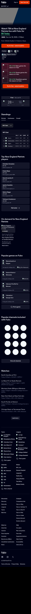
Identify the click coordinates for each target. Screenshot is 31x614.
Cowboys (10, 146)
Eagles (9, 143)
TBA (18, 51)
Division (3, 118)
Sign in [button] (16, 2)
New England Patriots (10, 54)
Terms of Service (5, 564)
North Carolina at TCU (8, 375)
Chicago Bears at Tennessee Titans (13, 409)
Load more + (15, 418)
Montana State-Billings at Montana (13, 388)
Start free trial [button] (24, 2)
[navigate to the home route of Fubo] (3, 2)
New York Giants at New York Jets (12, 396)
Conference (11, 118)
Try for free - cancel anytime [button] (15, 46)
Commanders (11, 140)
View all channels (15, 361)
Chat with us (19, 544)
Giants (9, 138)
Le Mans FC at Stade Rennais (11, 381)
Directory (22, 564)
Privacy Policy (15, 564)
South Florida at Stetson (9, 402)
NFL (11, 51)
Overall (18, 118)
